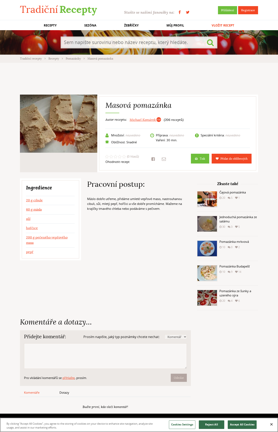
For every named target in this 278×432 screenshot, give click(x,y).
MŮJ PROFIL (175, 25)
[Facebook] (179, 12)
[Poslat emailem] (164, 159)
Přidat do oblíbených (233, 158)
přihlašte (68, 378)
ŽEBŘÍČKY (131, 25)
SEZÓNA (90, 25)
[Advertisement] (139, 78)
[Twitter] (187, 12)
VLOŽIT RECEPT (223, 25)
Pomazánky (74, 58)
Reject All (211, 424)
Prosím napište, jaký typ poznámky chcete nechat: (121, 337)
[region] (139, 425)
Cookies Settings (182, 424)
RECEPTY (50, 25)
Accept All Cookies (242, 424)
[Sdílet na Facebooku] (153, 159)
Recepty (54, 58)
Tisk (202, 158)
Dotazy (64, 392)
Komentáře (31, 392)
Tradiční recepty (31, 58)
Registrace (248, 10)
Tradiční (58, 9)
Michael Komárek (143, 120)
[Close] (271, 424)
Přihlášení (227, 10)
